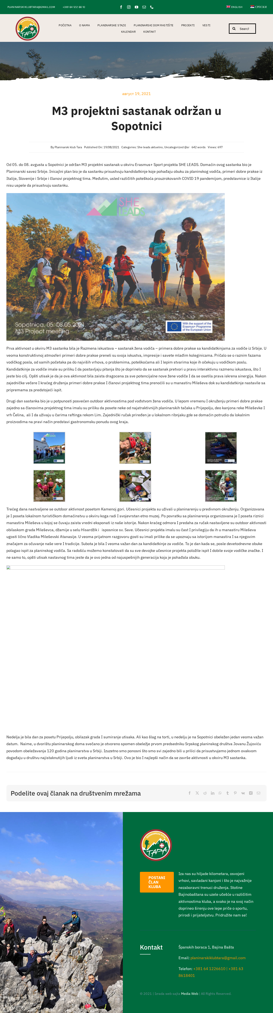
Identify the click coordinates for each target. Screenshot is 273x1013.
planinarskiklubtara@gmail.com (218, 957)
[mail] (144, 7)
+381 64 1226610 (209, 968)
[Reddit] (205, 793)
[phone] (152, 7)
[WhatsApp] (220, 793)
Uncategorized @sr (176, 147)
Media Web (189, 993)
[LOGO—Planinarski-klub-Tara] (27, 18)
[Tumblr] (227, 793)
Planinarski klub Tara (68, 147)
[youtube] (136, 7)
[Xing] (251, 793)
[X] (197, 793)
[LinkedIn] (212, 793)
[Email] (258, 793)
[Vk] (243, 793)
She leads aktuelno (150, 147)
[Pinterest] (235, 793)
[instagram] (129, 7)
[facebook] (121, 7)
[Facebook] (189, 793)
